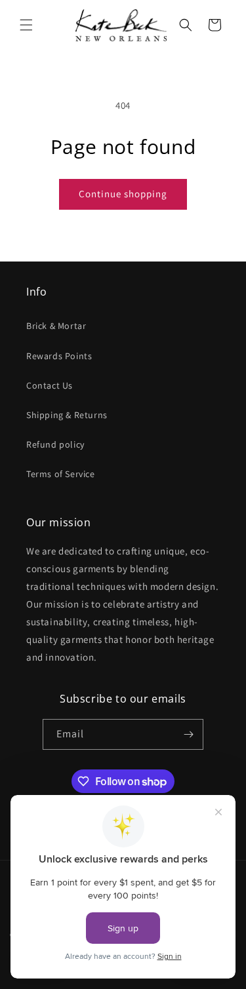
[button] (26, 24)
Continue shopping (123, 193)
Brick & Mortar (56, 326)
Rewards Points (59, 356)
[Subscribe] (188, 734)
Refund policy (55, 444)
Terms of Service (60, 474)
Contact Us (49, 385)
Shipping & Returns (67, 415)
